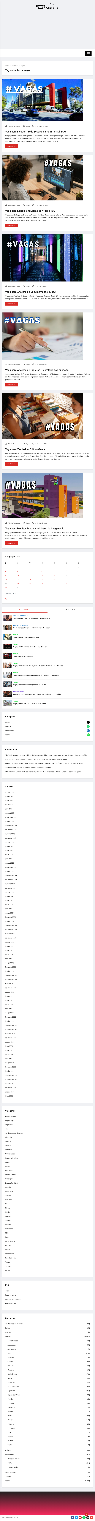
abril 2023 (9, 959)
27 (54, 583)
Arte (6, 1129)
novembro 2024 (11, 880)
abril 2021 (9, 1059)
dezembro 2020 (11, 1075)
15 (78, 575)
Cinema (8, 1141)
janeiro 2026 (9, 821)
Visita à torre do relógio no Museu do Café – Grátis (31, 618)
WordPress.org (10, 1303)
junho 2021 (9, 1050)
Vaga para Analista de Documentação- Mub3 (30, 292)
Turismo (8, 1266)
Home (7, 66)
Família (8, 1187)
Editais (7, 722)
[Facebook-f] (72, 1517)
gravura (8, 1195)
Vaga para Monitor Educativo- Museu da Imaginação (34, 528)
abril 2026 (9, 809)
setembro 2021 (10, 1038)
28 (66, 583)
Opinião (8, 1220)
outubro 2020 (10, 1083)
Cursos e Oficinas (20, 616)
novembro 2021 (11, 1029)
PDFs (7, 1233)
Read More (11, 146)
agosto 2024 (9, 892)
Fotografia (9, 1191)
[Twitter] (76, 1517)
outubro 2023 (10, 934)
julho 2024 (9, 896)
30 (6, 587)
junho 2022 (9, 1000)
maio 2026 (9, 805)
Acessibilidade (10, 1116)
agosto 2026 (9, 792)
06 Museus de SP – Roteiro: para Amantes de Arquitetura (46, 759)
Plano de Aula (10, 1241)
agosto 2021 (9, 1042)
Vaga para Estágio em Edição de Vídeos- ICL (30, 211)
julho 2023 (9, 946)
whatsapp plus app (12, 768)
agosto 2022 (9, 992)
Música (7, 1212)
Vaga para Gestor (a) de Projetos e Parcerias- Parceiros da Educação (38, 666)
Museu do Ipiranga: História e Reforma (37, 768)
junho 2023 (9, 950)
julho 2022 (9, 996)
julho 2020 (9, 1096)
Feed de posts (10, 1295)
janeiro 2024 (9, 921)
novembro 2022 (11, 979)
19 (42, 579)
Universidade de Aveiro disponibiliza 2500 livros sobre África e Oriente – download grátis (54, 755)
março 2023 (9, 963)
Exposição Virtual (11, 1183)
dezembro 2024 (11, 875)
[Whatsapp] (84, 1517)
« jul (6, 599)
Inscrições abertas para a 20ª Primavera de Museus (32, 628)
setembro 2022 (10, 988)
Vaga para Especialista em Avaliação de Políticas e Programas (36, 675)
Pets (6, 1237)
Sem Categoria (10, 1258)
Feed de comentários (13, 1299)
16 (6, 579)
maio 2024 (9, 905)
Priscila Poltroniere (14, 126)
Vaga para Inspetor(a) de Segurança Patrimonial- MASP (36, 132)
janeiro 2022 (9, 1021)
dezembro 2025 (11, 825)
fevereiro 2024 (10, 917)
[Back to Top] (86, 1514)
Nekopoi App (10, 763)
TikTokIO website (12, 755)
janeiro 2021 (9, 1071)
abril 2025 (9, 859)
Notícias (8, 726)
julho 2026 (9, 796)
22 (78, 579)
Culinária (8, 1150)
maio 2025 (9, 855)
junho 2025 (9, 850)
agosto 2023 (9, 942)
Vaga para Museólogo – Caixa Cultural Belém (29, 704)
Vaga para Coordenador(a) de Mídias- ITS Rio (29, 685)
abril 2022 (9, 1009)
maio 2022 (9, 1004)
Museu (7, 1208)
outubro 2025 (10, 834)
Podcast (8, 1245)
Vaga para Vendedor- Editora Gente (25, 449)
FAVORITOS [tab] (26, 610)
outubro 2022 (10, 984)
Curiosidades (18, 692)
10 (18, 575)
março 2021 (9, 1063)
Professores (9, 731)
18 (30, 579)
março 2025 (9, 863)
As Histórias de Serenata (14, 1133)
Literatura (8, 1200)
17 (18, 579)
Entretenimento (10, 1175)
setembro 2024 (10, 888)
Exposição (9, 1179)
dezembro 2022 (11, 975)
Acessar (8, 1291)
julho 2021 (9, 1046)
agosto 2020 (9, 1092)
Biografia (8, 1137)
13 (54, 575)
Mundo (7, 1204)
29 (78, 583)
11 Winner (9, 772)
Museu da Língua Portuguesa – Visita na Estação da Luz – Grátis (37, 694)
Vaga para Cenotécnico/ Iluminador (26, 637)
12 (42, 575)
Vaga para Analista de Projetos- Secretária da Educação (37, 370)
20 (54, 579)
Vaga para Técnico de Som (23, 656)
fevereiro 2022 (10, 1017)
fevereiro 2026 (10, 817)
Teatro (7, 1262)
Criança (8, 1145)
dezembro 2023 (11, 925)
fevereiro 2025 (10, 867)
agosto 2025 (9, 842)
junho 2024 (9, 900)
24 (18, 583)
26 (42, 583)
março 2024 (9, 913)
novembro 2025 (11, 830)
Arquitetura (9, 1125)
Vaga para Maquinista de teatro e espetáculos (30, 647)
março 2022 (9, 1013)
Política (8, 1249)
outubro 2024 (10, 884)
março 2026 (9, 813)
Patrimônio (9, 1229)
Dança (7, 1162)
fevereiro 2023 (10, 967)
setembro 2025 (10, 838)
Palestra (8, 1225)
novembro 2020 (11, 1079)
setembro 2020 (10, 1088)
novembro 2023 (11, 929)
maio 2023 (9, 954)
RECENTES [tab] (71, 610)
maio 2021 (9, 1054)
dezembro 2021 (11, 1025)
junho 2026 (9, 800)
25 (30, 583)
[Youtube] (80, 1517)
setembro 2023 (10, 938)
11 (30, 575)
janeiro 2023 (9, 971)
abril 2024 (9, 909)
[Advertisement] (47, 30)
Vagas (27, 126)
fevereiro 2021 (10, 1067)
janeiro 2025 (9, 871)
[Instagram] (87, 1517)
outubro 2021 (10, 1034)
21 (66, 579)
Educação (9, 1170)
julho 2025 (9, 846)
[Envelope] (91, 1517)
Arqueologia (9, 1120)
